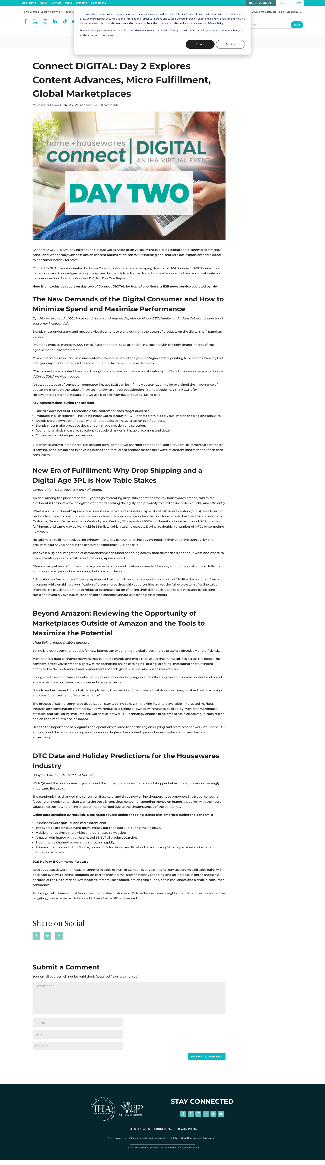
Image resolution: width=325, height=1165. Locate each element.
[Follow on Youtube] (221, 1114)
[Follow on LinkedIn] (55, 21)
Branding (81, 3)
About (43, 3)
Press (68, 3)
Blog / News (28, 3)
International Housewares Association (194, 1138)
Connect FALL (89, 105)
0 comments (109, 105)
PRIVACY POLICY (186, 1128)
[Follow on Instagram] (45, 21)
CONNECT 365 (163, 1128)
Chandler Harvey (48, 105)
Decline (230, 44)
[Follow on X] (35, 21)
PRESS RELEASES (139, 1128)
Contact (56, 3)
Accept (200, 44)
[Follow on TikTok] (65, 21)
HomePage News (144, 286)
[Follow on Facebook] (25, 21)
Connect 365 (98, 3)
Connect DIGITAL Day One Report (101, 278)
